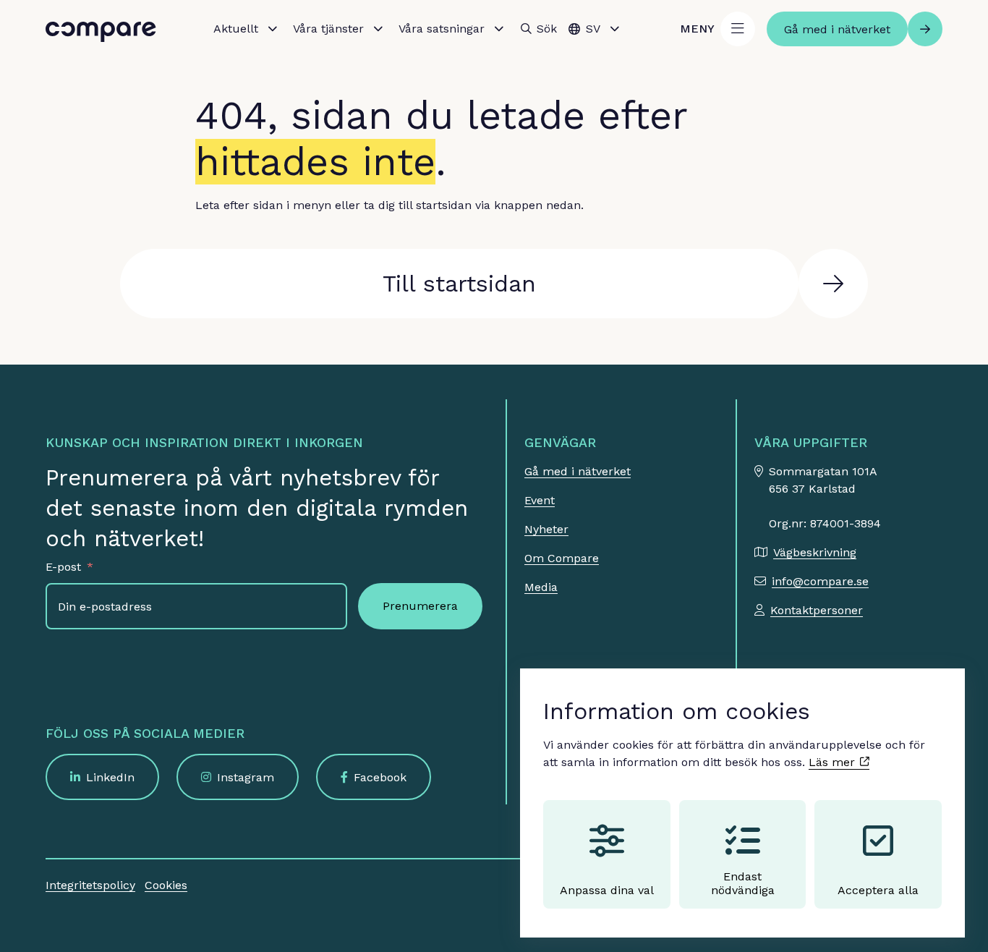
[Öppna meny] (737, 29)
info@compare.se (820, 581)
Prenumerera (420, 606)
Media (541, 587)
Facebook (380, 777)
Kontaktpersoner (816, 610)
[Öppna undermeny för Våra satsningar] (499, 29)
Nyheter (546, 529)
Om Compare (561, 558)
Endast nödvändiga (743, 883)
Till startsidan (459, 283)
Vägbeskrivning (814, 552)
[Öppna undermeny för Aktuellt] (272, 29)
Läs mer (834, 762)
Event (539, 500)
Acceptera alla (878, 890)
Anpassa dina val (607, 890)
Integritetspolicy (90, 885)
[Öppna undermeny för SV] (614, 29)
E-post (63, 567)
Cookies (166, 885)
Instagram (245, 777)
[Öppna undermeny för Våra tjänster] (378, 29)
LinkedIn (110, 777)
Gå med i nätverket (577, 471)
